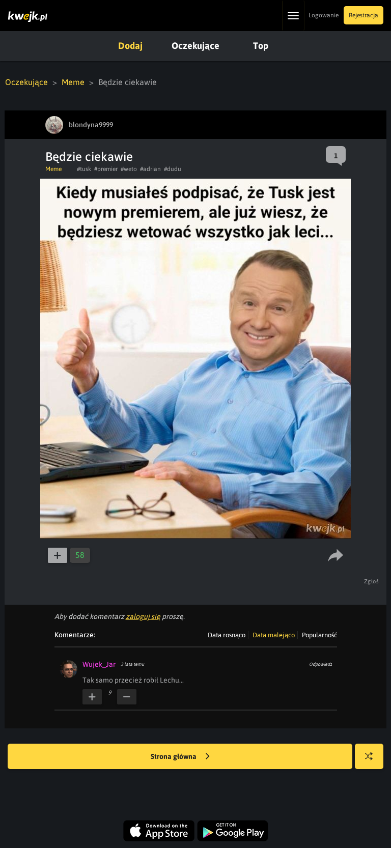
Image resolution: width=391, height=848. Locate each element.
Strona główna (174, 756)
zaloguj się (143, 616)
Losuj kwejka (369, 756)
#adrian (150, 169)
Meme (73, 82)
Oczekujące (195, 45)
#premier (106, 169)
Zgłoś (371, 581)
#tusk (84, 169)
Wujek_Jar (99, 664)
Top (260, 45)
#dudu (172, 169)
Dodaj (130, 45)
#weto (129, 169)
